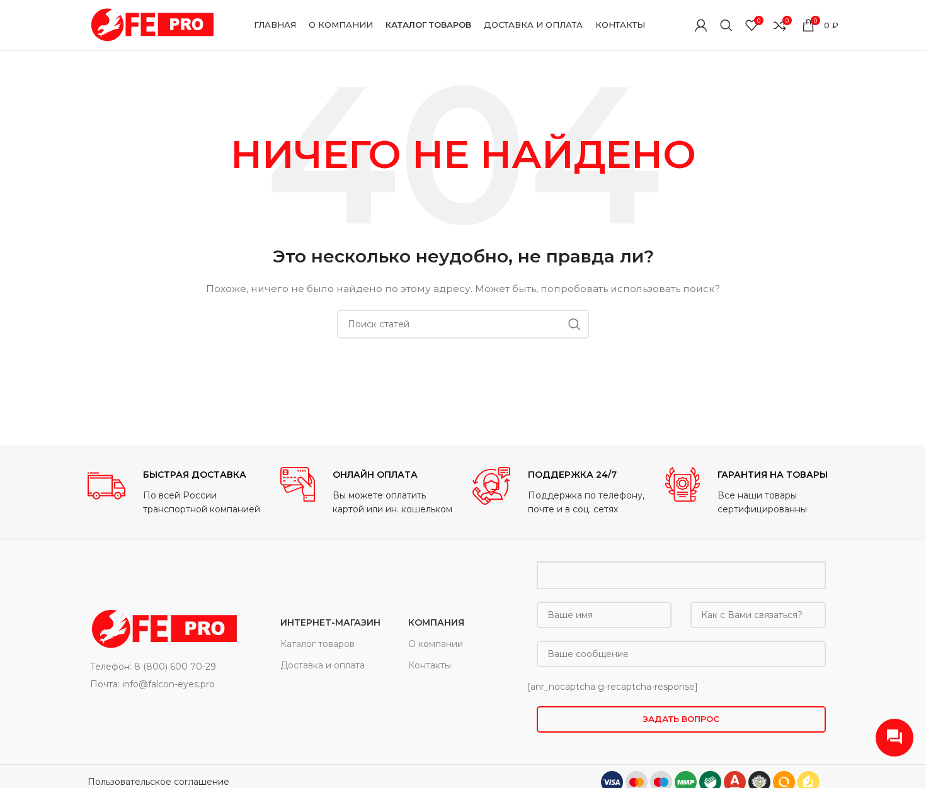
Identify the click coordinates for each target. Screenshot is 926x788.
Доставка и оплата (322, 665)
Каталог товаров (317, 644)
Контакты (429, 665)
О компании (435, 644)
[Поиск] (726, 25)
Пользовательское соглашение (158, 781)
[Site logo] (151, 24)
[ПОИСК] (574, 324)
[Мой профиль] (701, 25)
